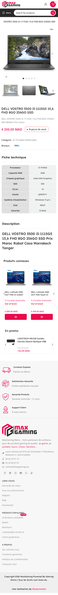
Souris (14, 446)
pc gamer (43, 443)
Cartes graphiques (11, 537)
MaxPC (5, 522)
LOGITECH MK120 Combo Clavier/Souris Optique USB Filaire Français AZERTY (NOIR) (33, 341)
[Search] (53, 12)
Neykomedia (39, 589)
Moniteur (30, 446)
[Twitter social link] (10, 473)
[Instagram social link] (15, 473)
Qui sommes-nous (10, 549)
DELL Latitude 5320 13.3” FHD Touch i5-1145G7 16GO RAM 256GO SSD (40, 296)
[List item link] (29, 453)
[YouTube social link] (21, 473)
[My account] (46, 4)
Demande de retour (11, 485)
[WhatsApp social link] (26, 473)
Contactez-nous (9, 564)
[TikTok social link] (31, 473)
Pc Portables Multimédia (24, 139)
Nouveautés (7, 505)
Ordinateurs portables (14, 517)
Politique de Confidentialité (15, 559)
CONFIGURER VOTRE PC (13, 532)
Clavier (22, 446)
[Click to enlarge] (6, 77)
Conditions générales (12, 554)
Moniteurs (7, 527)
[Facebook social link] (5, 473)
